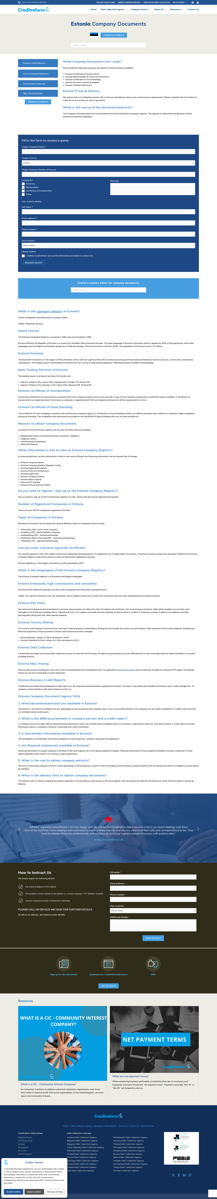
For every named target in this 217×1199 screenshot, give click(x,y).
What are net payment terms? (130, 1076)
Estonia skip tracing (125, 670)
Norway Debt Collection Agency (128, 1140)
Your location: (28, 240)
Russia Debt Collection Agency (127, 1154)
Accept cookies (13, 1192)
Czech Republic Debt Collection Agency (85, 1147)
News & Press (147, 1126)
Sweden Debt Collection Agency (128, 1160)
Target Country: (29, 158)
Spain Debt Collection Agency (127, 1157)
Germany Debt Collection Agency (83, 1160)
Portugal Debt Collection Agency (128, 1147)
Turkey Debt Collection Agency (128, 1167)
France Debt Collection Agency (81, 1157)
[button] (33, 2)
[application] (186, 2)
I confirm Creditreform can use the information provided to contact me (59, 255)
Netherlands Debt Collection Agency (130, 1137)
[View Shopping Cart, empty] (192, 2)
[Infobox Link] (64, 966)
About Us (122, 1126)
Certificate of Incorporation (39, 190)
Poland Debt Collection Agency (128, 1144)
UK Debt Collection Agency (126, 1170)
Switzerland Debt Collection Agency (130, 1164)
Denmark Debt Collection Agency (82, 1150)
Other (28, 194)
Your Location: (117, 906)
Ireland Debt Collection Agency (81, 1167)
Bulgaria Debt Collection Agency (82, 1144)
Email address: (29, 218)
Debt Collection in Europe (79, 1133)
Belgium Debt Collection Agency (82, 1140)
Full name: (27, 207)
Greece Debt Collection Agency (82, 1164)
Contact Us (134, 1126)
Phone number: (29, 229)
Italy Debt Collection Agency (80, 1170)
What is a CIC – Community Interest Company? (48, 1084)
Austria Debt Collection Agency (82, 1137)
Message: (114, 181)
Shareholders (32, 187)
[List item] (173, 1175)
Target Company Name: (34, 147)
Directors (30, 183)
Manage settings (55, 1192)
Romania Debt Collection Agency (129, 1150)
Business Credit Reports (105, 1126)
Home (66, 1126)
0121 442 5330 (53, 909)
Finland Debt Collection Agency (82, 1154)
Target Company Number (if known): (39, 169)
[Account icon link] (198, 2)
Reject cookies (34, 1192)
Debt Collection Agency (81, 1126)
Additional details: (120, 917)
